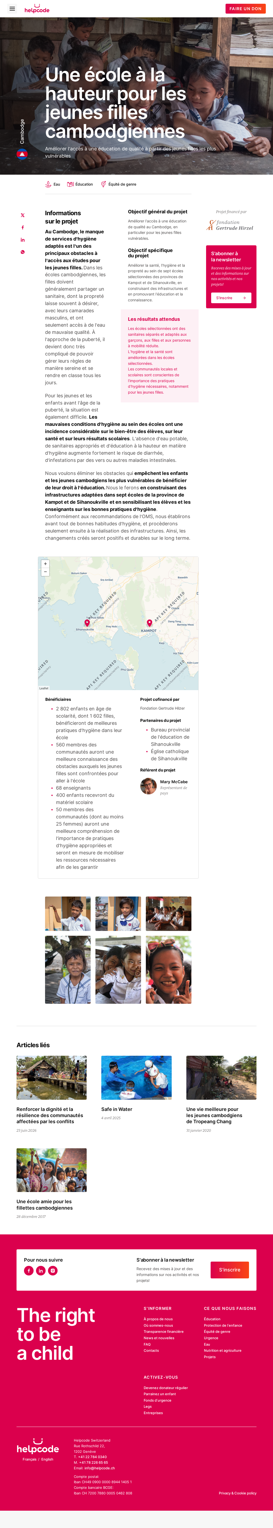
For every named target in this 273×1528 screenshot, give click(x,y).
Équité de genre (122, 184)
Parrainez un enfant (160, 1394)
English (47, 1459)
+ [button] (45, 563)
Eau (57, 184)
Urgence (211, 1338)
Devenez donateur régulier (166, 1388)
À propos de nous (158, 1319)
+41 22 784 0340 (92, 1457)
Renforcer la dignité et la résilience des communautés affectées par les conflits (50, 1115)
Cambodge (22, 131)
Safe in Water (116, 1109)
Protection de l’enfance (223, 1325)
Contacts (151, 1350)
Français (30, 1459)
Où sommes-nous (158, 1325)
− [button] (45, 571)
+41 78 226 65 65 (93, 1462)
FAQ (147, 1344)
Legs (148, 1406)
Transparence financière (164, 1331)
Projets (210, 1357)
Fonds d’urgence (157, 1400)
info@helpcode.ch (100, 1468)
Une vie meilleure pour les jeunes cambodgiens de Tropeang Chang (214, 1115)
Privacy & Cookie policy (237, 1493)
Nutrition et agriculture (223, 1350)
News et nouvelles (159, 1338)
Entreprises (153, 1413)
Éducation (84, 184)
